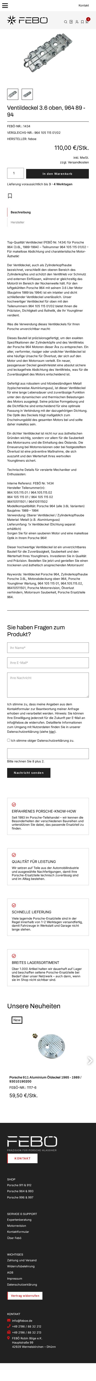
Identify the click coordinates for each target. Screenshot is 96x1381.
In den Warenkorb (58, 173)
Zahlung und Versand (22, 1260)
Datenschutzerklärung (22, 1284)
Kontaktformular (18, 1231)
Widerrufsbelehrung (21, 1266)
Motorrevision (16, 1225)
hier (51, 731)
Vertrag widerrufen (25, 1295)
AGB (10, 1272)
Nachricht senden (29, 772)
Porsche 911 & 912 (19, 1185)
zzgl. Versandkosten (74, 162)
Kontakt (84, 5)
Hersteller (17, 222)
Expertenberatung (19, 1219)
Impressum (14, 1278)
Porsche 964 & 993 (20, 1191)
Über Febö (14, 1238)
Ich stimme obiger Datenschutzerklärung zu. (42, 740)
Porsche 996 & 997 (20, 1197)
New (17, 1020)
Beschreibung (21, 212)
